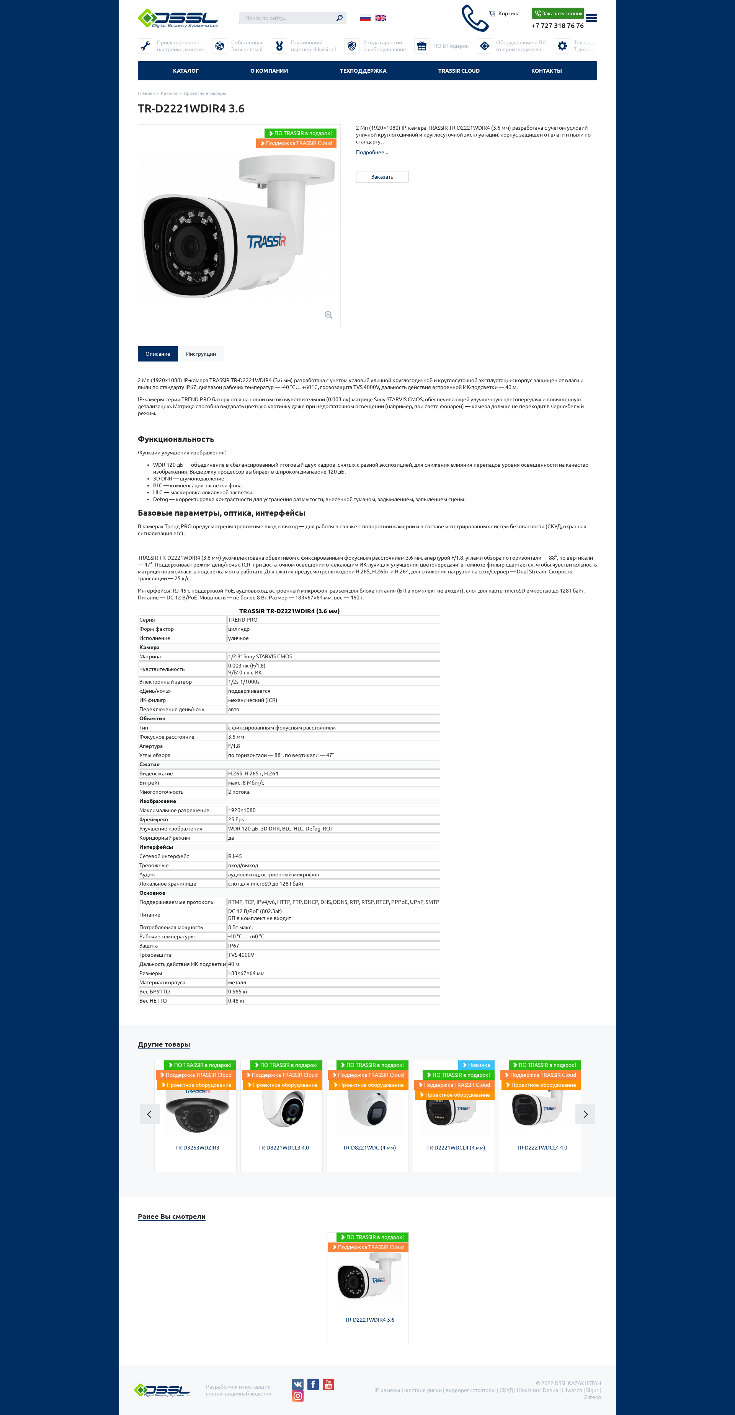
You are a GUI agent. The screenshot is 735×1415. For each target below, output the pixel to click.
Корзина (508, 13)
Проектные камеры (205, 93)
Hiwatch (572, 1390)
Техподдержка (363, 71)
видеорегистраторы (471, 1390)
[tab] (158, 353)
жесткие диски (423, 1390)
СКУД (506, 1390)
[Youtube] (330, 1382)
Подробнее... (372, 152)
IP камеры (387, 1390)
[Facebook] (315, 1382)
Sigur (592, 1390)
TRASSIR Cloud (459, 71)
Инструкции (201, 354)
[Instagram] (298, 1393)
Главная (146, 93)
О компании (269, 71)
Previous (150, 1114)
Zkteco (592, 1397)
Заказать (382, 177)
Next (585, 1114)
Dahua (550, 1390)
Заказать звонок (562, 13)
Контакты (546, 71)
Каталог (186, 71)
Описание (157, 354)
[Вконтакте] (299, 1382)
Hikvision (528, 1390)
